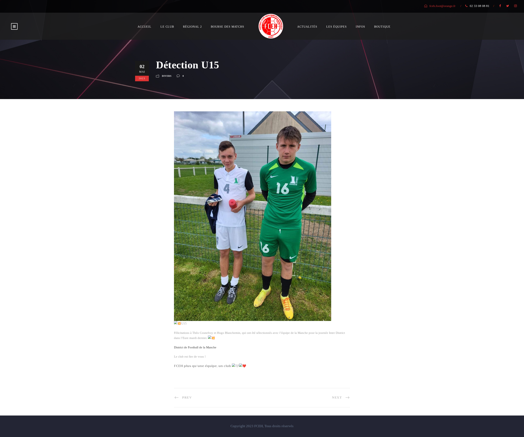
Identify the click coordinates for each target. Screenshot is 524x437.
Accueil (144, 26)
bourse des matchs (227, 26)
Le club (167, 26)
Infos (360, 26)
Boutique (382, 26)
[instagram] (515, 6)
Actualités (307, 26)
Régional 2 (192, 26)
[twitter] (507, 6)
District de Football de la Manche (195, 347)
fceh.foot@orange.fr (442, 6)
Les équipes (336, 26)
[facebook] (500, 6)
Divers (167, 76)
